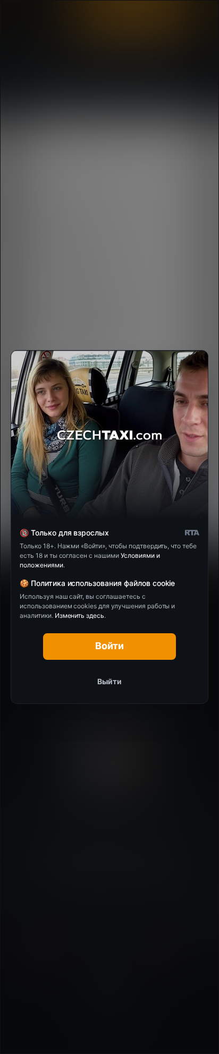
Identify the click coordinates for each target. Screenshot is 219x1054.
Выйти (109, 681)
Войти (109, 645)
